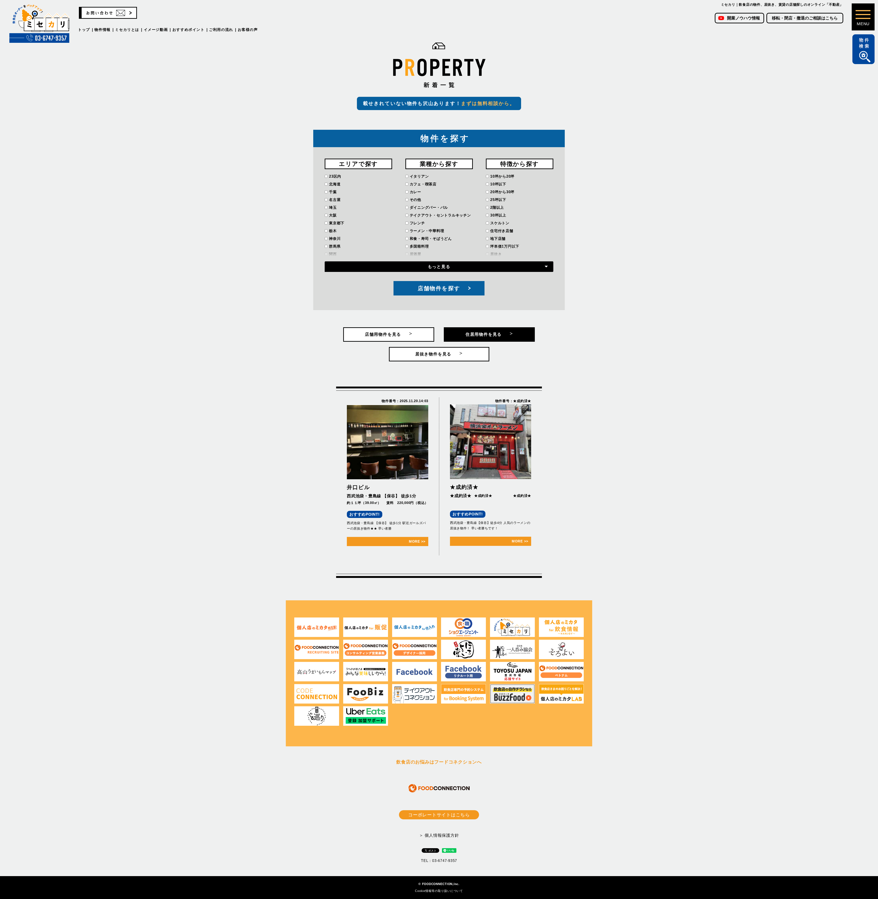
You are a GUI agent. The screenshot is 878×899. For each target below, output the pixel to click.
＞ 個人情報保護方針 (439, 835)
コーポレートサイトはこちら (439, 814)
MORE (417, 541)
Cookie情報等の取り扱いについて (439, 891)
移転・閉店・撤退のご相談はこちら (805, 18)
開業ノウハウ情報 (743, 18)
